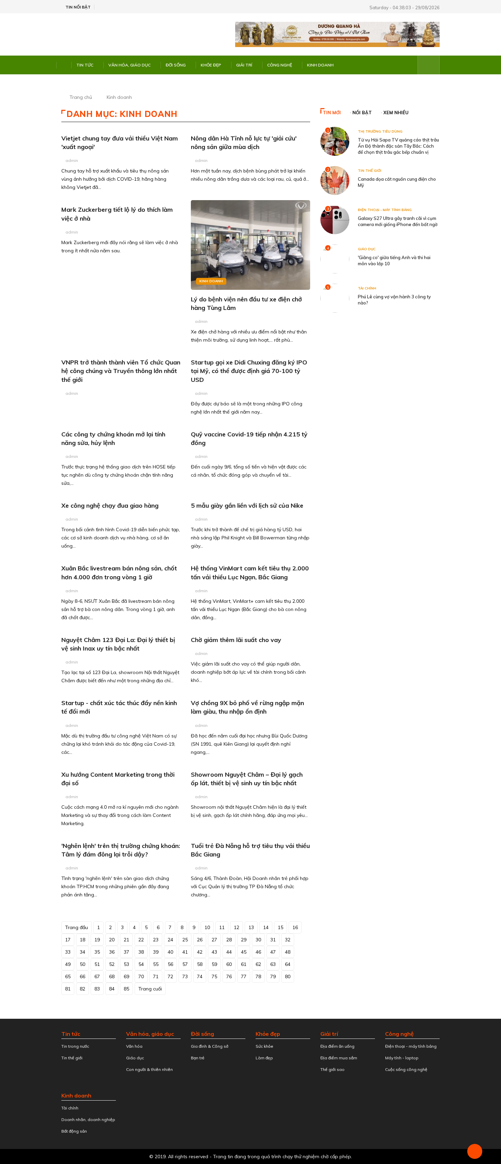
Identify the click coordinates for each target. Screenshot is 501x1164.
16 (295, 927)
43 (214, 952)
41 (185, 952)
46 (258, 952)
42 (199, 952)
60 (229, 964)
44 (229, 952)
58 (199, 964)
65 (68, 976)
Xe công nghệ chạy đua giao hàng (109, 505)
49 (68, 964)
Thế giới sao (332, 1069)
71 (155, 976)
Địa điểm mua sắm (338, 1057)
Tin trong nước (75, 1046)
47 (273, 952)
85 (126, 989)
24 (170, 940)
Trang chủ (81, 97)
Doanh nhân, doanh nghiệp (88, 1119)
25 (185, 940)
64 (287, 964)
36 (112, 952)
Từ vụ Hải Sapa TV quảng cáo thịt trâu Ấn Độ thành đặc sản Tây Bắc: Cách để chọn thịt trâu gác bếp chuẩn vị (398, 146)
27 (214, 940)
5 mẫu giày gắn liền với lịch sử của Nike (247, 505)
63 (273, 964)
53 (126, 964)
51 (97, 964)
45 (243, 952)
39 (155, 952)
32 (287, 940)
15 (280, 927)
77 (243, 976)
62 (258, 964)
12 (236, 927)
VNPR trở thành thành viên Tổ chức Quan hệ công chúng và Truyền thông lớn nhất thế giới (120, 370)
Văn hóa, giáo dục (129, 65)
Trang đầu (76, 927)
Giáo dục (367, 249)
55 (155, 964)
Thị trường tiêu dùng (380, 131)
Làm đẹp (264, 1057)
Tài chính (367, 288)
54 (141, 964)
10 (207, 927)
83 (97, 989)
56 (170, 964)
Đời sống (176, 65)
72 (170, 976)
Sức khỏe (264, 1046)
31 (273, 940)
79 (273, 976)
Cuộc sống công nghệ (406, 1069)
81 (68, 989)
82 (82, 989)
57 (185, 964)
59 (214, 964)
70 (141, 976)
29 (243, 940)
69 (126, 976)
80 (287, 976)
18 (82, 940)
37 (126, 952)
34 (82, 952)
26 (199, 940)
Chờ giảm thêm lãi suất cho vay (236, 640)
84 (112, 989)
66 (82, 976)
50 (82, 964)
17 (68, 940)
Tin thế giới (369, 170)
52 (112, 964)
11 (222, 927)
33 (68, 952)
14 (266, 927)
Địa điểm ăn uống (337, 1046)
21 (126, 940)
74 (199, 976)
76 (229, 976)
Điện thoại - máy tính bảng (385, 210)
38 (141, 952)
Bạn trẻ (197, 1057)
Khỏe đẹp (211, 65)
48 (287, 952)
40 (170, 952)
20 (112, 940)
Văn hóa (134, 1046)
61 (243, 964)
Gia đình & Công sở (209, 1046)
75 (214, 976)
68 (112, 976)
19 (97, 940)
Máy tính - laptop (402, 1057)
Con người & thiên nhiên (149, 1069)
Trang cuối (150, 989)
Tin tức (84, 65)
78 (258, 976)
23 (155, 940)
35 (97, 952)
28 (229, 940)
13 (251, 927)
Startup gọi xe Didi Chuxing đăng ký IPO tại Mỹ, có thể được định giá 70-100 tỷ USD (249, 370)
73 (185, 976)
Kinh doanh (320, 65)
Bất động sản (74, 1131)
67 (97, 976)
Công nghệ (279, 65)
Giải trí (244, 65)
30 (258, 940)
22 (141, 940)
